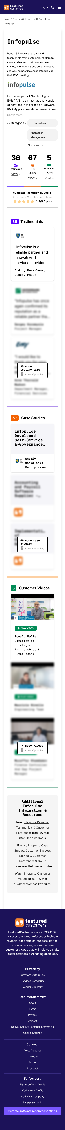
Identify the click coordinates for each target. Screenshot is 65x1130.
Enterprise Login (32, 1102)
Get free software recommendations (32, 1111)
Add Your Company (32, 1096)
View (14, 174)
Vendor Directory (33, 986)
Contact (32, 1020)
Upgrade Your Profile (32, 1084)
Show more (15, 115)
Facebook (32, 1068)
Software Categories (32, 974)
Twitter (33, 1062)
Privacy (32, 1014)
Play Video (27, 628)
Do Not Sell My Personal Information (32, 1026)
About (32, 1002)
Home (7, 19)
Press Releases (32, 1050)
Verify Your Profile (32, 1090)
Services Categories (23, 19)
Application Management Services (38, 137)
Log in (44, 7)
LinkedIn (32, 1056)
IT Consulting (43, 19)
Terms (32, 1008)
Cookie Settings (32, 1032)
